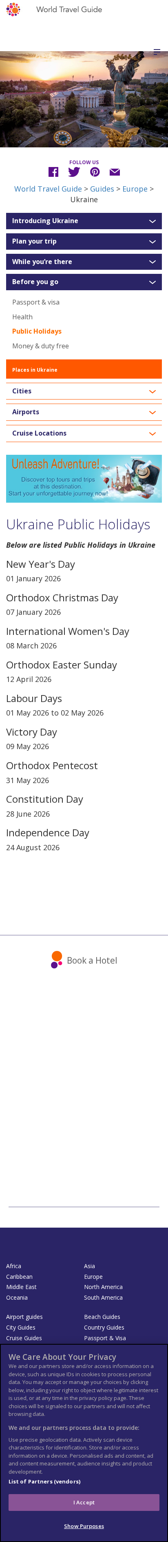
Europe (135, 189)
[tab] (84, 221)
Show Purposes (84, 1526)
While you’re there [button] (42, 262)
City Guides (20, 1327)
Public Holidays (37, 331)
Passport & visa (36, 302)
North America (103, 1287)
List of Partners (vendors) (44, 1481)
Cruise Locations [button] (39, 433)
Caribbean (19, 1276)
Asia (89, 1266)
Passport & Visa (105, 1338)
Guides (102, 189)
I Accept (84, 1502)
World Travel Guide (48, 189)
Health (22, 316)
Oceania (17, 1297)
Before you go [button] (35, 282)
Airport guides (24, 1317)
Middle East (21, 1287)
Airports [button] (25, 412)
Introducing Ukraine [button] (45, 221)
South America (103, 1297)
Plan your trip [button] (34, 241)
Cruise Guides (24, 1338)
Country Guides (104, 1327)
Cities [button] (21, 391)
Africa (13, 1266)
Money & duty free (40, 345)
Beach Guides (102, 1317)
